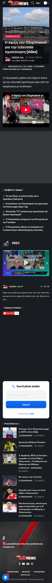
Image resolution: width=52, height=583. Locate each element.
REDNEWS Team (17, 57)
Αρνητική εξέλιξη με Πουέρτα (32, 442)
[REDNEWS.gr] (18, 3)
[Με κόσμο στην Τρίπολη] (10, 480)
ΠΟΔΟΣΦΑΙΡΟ (26, 436)
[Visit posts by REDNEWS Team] (8, 59)
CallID (31, 414)
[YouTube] (23, 564)
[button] (5, 3)
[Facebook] (45, 286)
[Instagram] (48, 286)
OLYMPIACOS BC (12, 36)
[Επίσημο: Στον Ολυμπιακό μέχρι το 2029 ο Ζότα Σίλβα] (10, 432)
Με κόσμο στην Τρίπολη (30, 477)
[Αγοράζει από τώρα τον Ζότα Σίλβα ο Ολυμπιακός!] (10, 494)
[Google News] (28, 564)
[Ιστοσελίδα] (41, 286)
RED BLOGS (25, 468)
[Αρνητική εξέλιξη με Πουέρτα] (10, 446)
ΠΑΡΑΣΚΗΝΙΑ (36, 468)
